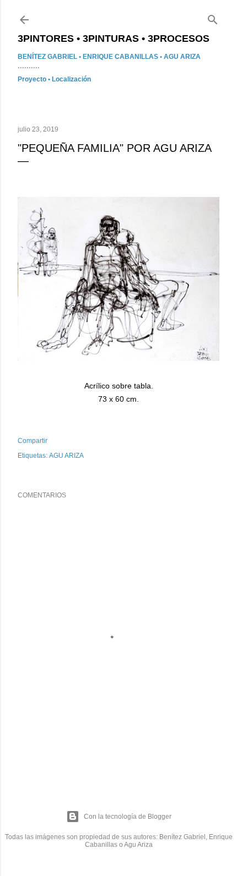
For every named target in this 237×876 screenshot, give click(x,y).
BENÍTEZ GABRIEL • (50, 57)
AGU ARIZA (182, 57)
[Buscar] (212, 17)
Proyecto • (35, 79)
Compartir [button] (32, 441)
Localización (71, 79)
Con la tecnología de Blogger (127, 816)
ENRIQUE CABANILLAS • (123, 57)
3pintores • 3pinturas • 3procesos (113, 38)
